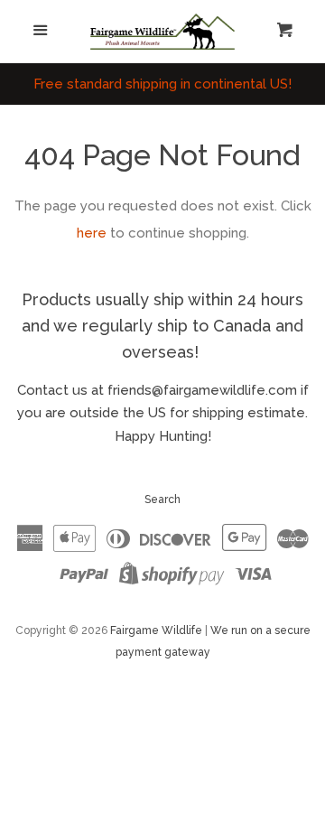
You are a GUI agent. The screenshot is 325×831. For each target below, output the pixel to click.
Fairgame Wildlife (156, 630)
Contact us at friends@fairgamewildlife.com (157, 390)
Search (162, 499)
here (92, 233)
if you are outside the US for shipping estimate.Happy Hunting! (163, 413)
